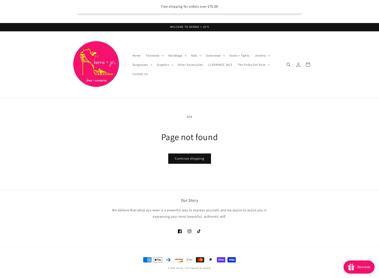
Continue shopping (189, 158)
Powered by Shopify (200, 268)
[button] (154, 55)
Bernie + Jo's (183, 268)
